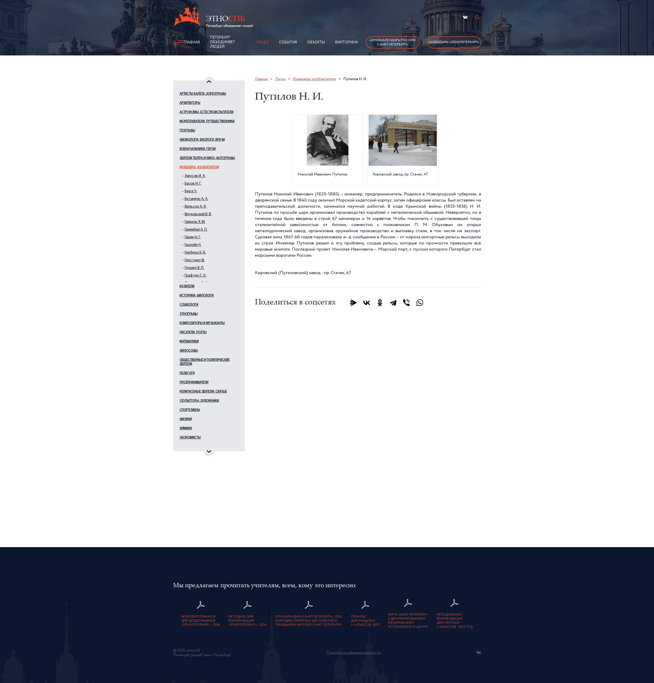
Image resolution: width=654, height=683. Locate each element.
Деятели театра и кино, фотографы (207, 158)
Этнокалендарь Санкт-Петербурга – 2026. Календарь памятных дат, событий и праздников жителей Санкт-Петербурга (309, 621)
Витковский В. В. (198, 214)
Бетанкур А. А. (196, 199)
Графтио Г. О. (195, 276)
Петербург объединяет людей (222, 42)
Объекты (316, 42)
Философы (189, 350)
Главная (191, 42)
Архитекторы (190, 103)
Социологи (189, 305)
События (288, 42)
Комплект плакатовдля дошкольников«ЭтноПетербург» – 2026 (201, 621)
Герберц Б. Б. (195, 253)
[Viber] (406, 303)
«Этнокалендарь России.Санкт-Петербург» (392, 42)
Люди (262, 42)
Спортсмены (190, 410)
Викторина (346, 42)
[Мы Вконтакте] (465, 17)
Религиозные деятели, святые (203, 391)
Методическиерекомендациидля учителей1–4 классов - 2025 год (455, 621)
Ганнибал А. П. (196, 230)
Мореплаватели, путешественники (207, 121)
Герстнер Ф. (195, 260)
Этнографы (189, 314)
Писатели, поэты (193, 332)
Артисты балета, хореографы (203, 94)
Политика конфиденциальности (353, 653)
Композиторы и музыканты (202, 323)
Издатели (187, 286)
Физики (186, 419)
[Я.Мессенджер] (353, 303)
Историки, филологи (197, 295)
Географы (187, 130)
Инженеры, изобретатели (199, 167)
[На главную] (213, 17)
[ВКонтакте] (366, 303)
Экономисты (190, 437)
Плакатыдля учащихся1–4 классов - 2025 (365, 621)
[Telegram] (393, 303)
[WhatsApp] (420, 303)
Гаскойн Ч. (193, 245)
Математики (189, 341)
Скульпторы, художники (199, 401)
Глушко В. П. (194, 268)
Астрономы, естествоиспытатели (206, 112)
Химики (186, 428)
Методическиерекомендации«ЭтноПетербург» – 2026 (247, 621)
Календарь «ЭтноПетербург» (454, 42)
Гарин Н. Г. (193, 237)
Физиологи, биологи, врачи (202, 140)
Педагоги (187, 373)
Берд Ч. (191, 191)
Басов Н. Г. (193, 184)
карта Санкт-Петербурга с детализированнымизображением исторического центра (408, 621)
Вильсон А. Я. (195, 207)
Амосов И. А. (195, 176)
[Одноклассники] (380, 303)
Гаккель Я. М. (195, 222)
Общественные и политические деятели (205, 362)
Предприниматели (194, 382)
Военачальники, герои (198, 149)
